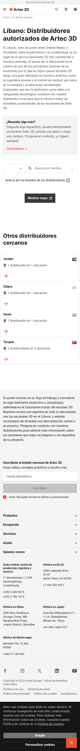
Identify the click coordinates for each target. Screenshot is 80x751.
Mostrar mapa (38, 198)
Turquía (8, 342)
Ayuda (7, 543)
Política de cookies (45, 693)
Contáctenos (15, 149)
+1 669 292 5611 (53, 585)
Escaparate (11, 524)
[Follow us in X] (40, 671)
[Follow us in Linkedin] (57, 671)
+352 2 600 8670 (13, 592)
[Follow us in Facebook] (5, 671)
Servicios (9, 534)
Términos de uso (13, 689)
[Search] (56, 9)
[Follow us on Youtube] (74, 671)
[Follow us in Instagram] (22, 671)
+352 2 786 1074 (13, 596)
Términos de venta (38, 689)
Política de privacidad (16, 693)
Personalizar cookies (40, 745)
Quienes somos (14, 552)
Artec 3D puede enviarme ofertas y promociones (39, 497)
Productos (10, 515)
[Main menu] (4, 9)
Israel (7, 314)
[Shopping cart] (66, 9)
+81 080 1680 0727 (55, 627)
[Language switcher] (75, 9)
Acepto (40, 735)
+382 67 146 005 (13, 654)
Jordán (8, 259)
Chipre (7, 286)
